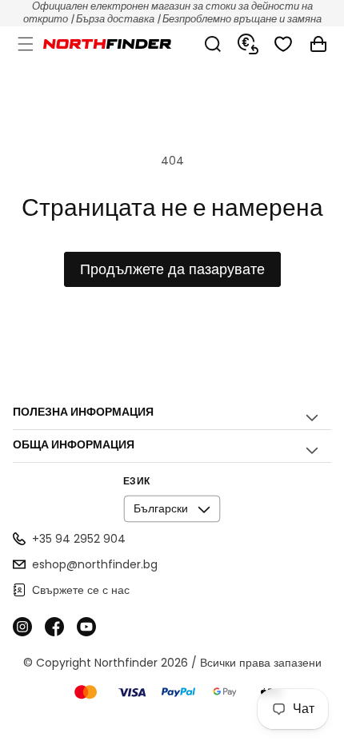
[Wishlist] (283, 44)
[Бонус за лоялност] (248, 44)
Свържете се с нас (81, 590)
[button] (25, 44)
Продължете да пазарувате (172, 269)
